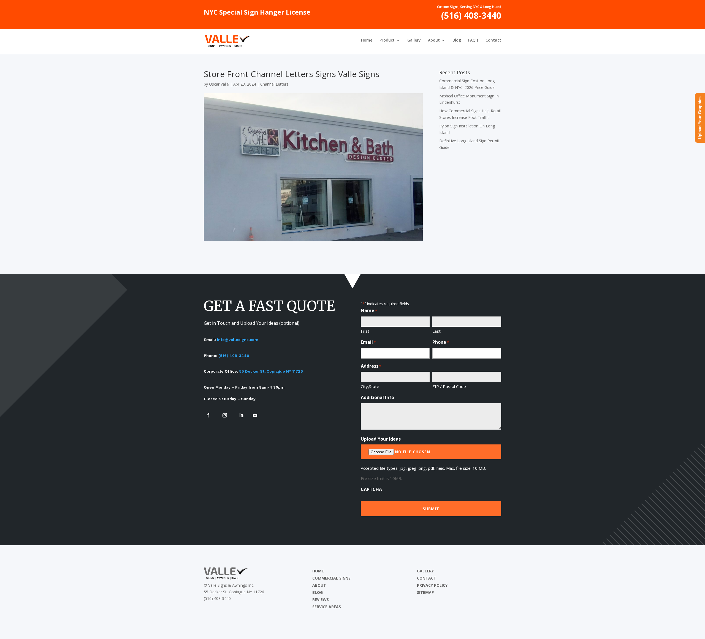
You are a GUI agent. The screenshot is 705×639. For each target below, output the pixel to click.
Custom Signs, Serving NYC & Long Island (469, 7)
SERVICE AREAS (326, 606)
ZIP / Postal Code (449, 386)
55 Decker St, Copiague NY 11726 (271, 371)
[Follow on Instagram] (224, 415)
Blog (456, 40)
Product (387, 40)
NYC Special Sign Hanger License (257, 13)
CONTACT (426, 578)
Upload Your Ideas (381, 439)
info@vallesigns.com (237, 339)
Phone (440, 342)
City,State (370, 386)
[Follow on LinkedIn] (241, 415)
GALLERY (425, 571)
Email (368, 342)
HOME (318, 571)
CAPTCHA (371, 489)
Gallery (414, 40)
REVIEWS (320, 599)
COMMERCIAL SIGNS (331, 578)
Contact (493, 40)
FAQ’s (473, 40)
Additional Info (377, 397)
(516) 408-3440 (471, 17)
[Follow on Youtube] (255, 415)
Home (366, 40)
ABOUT (319, 585)
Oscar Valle (219, 84)
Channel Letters (274, 84)
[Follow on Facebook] (208, 415)
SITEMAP (425, 592)
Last (436, 331)
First (365, 331)
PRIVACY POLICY (432, 585)
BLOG (317, 592)
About (434, 40)
